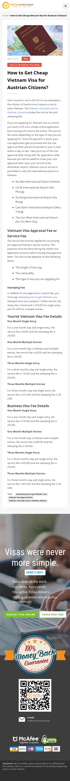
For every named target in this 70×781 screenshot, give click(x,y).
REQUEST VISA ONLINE (21, 614)
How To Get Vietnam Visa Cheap (24, 65)
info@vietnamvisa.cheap (39, 720)
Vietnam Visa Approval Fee (21, 497)
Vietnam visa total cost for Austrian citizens (28, 501)
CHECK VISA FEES (53, 614)
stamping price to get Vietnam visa (37, 297)
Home (5, 15)
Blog (26, 58)
